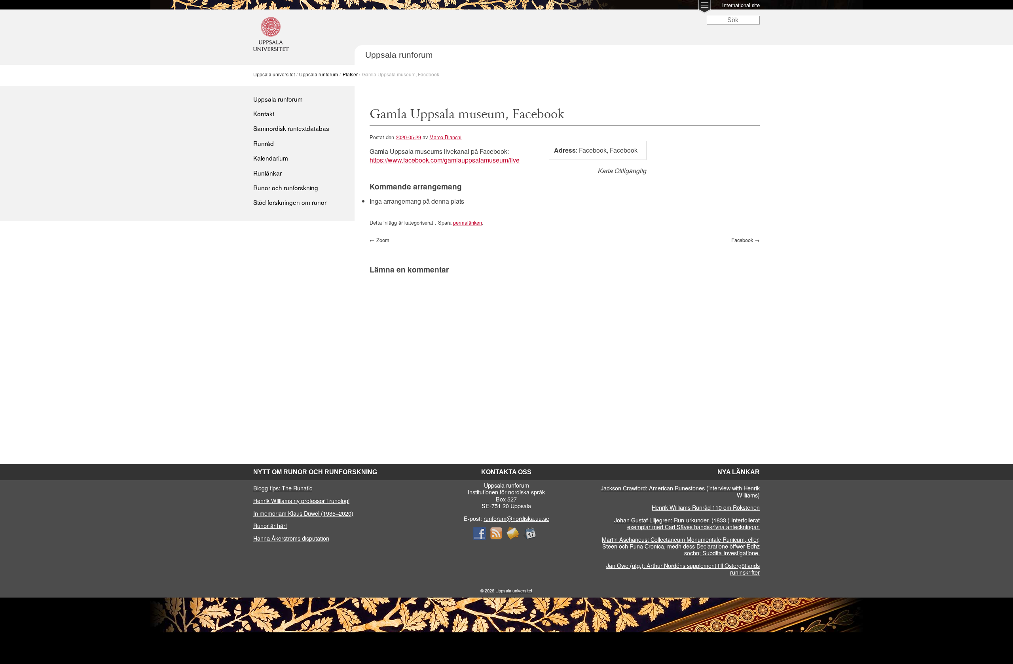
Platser (350, 74)
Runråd (263, 143)
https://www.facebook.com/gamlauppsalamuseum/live (445, 160)
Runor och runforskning (285, 187)
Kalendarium (270, 157)
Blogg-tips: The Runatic (282, 488)
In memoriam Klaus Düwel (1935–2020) (303, 513)
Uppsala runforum (318, 74)
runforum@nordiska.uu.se (516, 518)
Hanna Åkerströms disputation (291, 538)
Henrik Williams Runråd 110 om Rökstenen (706, 507)
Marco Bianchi (445, 137)
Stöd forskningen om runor (289, 202)
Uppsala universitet (274, 74)
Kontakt (263, 113)
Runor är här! (270, 525)
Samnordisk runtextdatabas (291, 128)
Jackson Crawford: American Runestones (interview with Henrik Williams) (680, 491)
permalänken (467, 222)
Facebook (745, 240)
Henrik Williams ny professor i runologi (301, 500)
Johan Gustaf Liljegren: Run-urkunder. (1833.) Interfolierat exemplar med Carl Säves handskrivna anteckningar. (687, 523)
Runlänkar (267, 172)
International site (741, 5)
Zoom (379, 240)
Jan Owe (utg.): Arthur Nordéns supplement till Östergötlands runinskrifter (683, 568)
